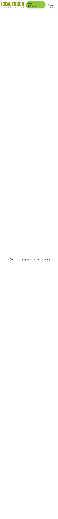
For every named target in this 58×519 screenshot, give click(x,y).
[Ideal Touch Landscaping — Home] (12, 5)
